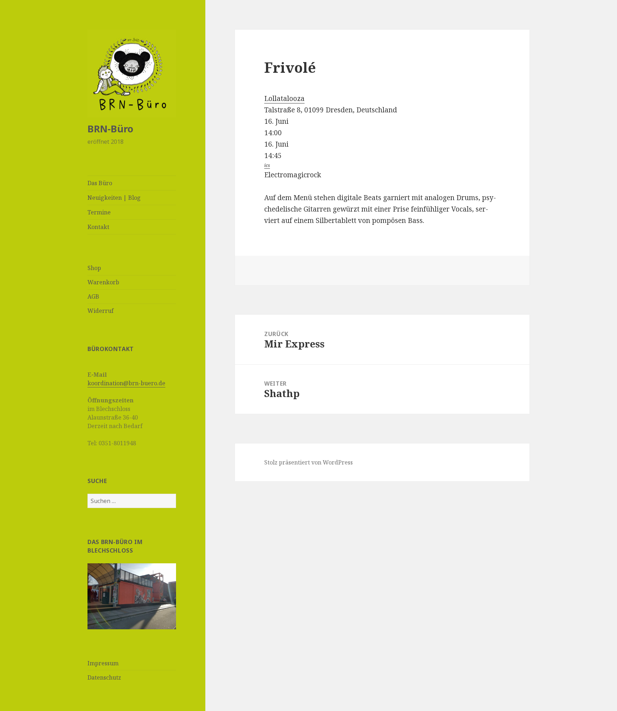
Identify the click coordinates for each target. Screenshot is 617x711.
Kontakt (98, 227)
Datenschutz (104, 677)
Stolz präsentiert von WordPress (308, 462)
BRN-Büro (110, 128)
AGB (93, 296)
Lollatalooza (284, 98)
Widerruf (100, 311)
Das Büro (99, 183)
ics (267, 165)
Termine (99, 212)
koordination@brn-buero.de (126, 383)
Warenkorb (103, 282)
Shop (94, 268)
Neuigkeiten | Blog (114, 198)
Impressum (103, 663)
